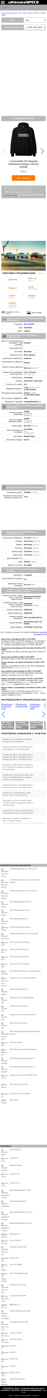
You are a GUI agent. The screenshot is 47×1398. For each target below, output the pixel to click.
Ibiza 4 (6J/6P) (29, 324)
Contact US (35, 1395)
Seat (20, 13)
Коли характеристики (9, 13)
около (11, 1395)
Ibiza (25, 13)
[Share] (44, 7)
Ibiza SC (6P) (33, 13)
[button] (42, 151)
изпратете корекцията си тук (40, 633)
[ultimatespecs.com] (23, 2)
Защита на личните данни (22, 1395)
